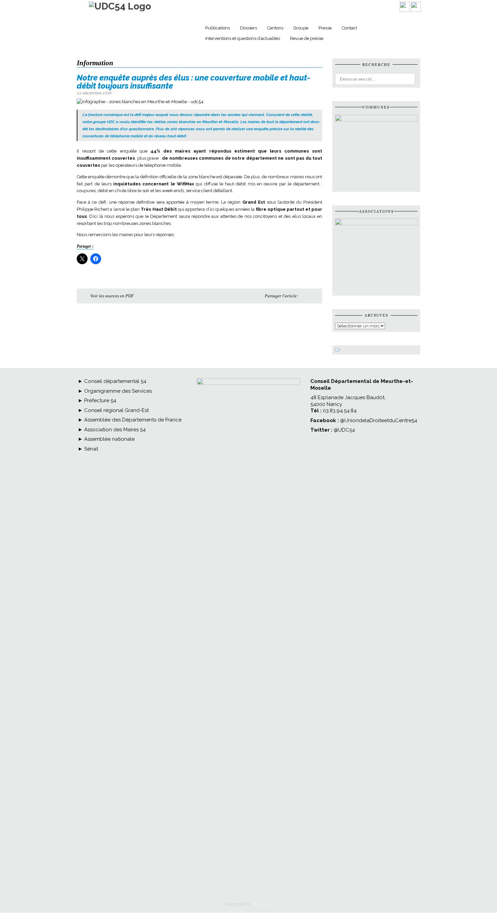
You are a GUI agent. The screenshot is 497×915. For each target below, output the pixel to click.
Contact (349, 28)
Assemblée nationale (109, 435)
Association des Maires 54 (114, 426)
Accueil (191, 28)
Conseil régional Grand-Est (116, 407)
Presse (325, 28)
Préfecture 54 (99, 397)
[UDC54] (120, 6)
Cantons (275, 28)
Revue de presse (306, 38)
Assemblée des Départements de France (132, 416)
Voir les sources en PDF (112, 295)
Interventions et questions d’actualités (242, 38)
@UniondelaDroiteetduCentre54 (378, 417)
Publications (217, 28)
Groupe (300, 28)
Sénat (90, 445)
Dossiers (248, 28)
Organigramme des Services (117, 387)
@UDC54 (344, 426)
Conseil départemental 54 (115, 377)
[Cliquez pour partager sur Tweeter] (314, 296)
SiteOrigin (262, 900)
